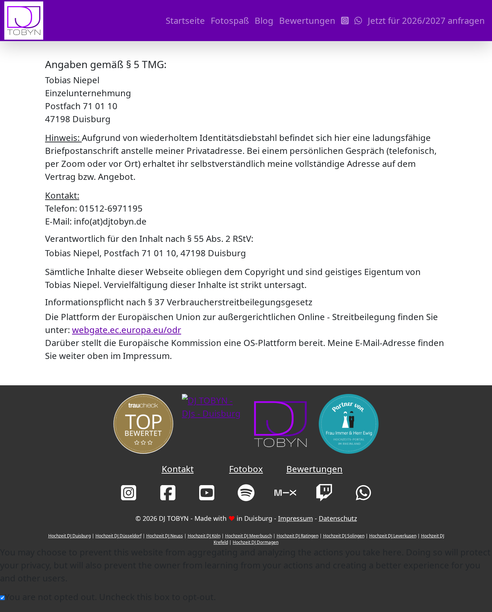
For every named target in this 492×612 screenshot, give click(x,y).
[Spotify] (246, 496)
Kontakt (178, 469)
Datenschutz (338, 518)
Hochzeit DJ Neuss (164, 536)
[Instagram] (345, 20)
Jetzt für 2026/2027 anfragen (426, 20)
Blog (264, 20)
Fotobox (246, 469)
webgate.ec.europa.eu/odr (126, 330)
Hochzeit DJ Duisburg (69, 536)
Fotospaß (230, 20)
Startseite (185, 20)
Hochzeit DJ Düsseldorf (118, 536)
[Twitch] (324, 496)
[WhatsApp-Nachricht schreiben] (358, 20)
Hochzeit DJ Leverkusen (392, 536)
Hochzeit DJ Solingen (343, 536)
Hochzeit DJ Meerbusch (248, 536)
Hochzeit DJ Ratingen (297, 536)
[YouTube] (206, 496)
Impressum (295, 518)
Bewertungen (307, 20)
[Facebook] (167, 496)
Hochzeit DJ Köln (204, 536)
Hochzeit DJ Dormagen (255, 542)
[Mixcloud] (285, 496)
